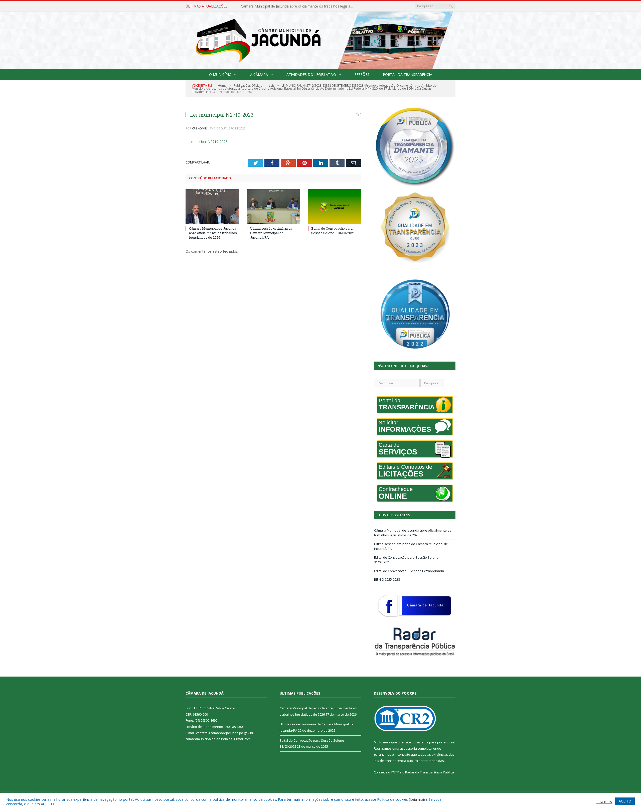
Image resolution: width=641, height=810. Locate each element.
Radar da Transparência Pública (429, 772)
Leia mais (418, 799)
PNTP (395, 772)
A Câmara (259, 74)
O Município (220, 74)
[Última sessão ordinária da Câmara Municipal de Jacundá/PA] (273, 206)
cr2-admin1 (200, 128)
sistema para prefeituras (435, 742)
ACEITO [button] (625, 801)
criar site (404, 742)
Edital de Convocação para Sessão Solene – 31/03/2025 (333, 230)
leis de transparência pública (396, 760)
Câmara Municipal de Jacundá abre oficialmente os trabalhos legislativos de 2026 (213, 233)
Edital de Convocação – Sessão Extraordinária (409, 571)
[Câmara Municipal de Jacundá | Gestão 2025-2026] (320, 39)
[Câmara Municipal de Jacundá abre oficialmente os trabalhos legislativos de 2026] (212, 206)
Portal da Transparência (407, 74)
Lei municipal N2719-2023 (207, 141)
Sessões (362, 74)
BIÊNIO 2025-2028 (387, 579)
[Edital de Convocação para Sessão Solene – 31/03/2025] (334, 206)
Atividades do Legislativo (311, 74)
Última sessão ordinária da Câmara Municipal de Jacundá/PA (290, 6)
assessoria (408, 748)
